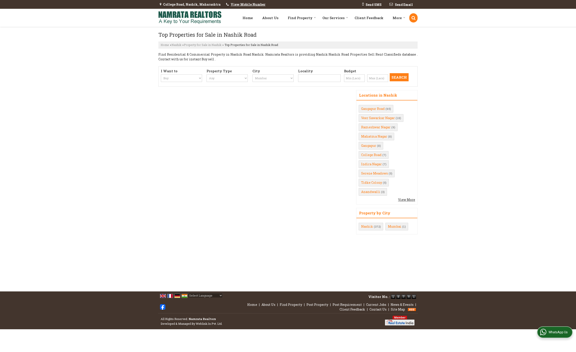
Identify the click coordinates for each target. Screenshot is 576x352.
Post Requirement (347, 304)
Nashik (176, 45)
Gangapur (368, 145)
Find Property (300, 18)
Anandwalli (370, 192)
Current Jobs (376, 304)
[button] (248, 4)
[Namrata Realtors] (189, 18)
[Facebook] (162, 306)
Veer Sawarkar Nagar (378, 118)
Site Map (398, 309)
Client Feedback (369, 18)
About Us (270, 18)
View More (406, 200)
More (397, 18)
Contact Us (378, 309)
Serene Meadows (374, 173)
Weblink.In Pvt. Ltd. (209, 323)
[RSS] (412, 309)
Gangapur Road (373, 109)
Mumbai (394, 226)
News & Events (402, 304)
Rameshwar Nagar (376, 127)
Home (248, 18)
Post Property (317, 304)
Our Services (333, 18)
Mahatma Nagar (374, 136)
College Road (371, 155)
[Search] (413, 18)
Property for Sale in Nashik (202, 45)
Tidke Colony (371, 182)
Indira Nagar (371, 164)
